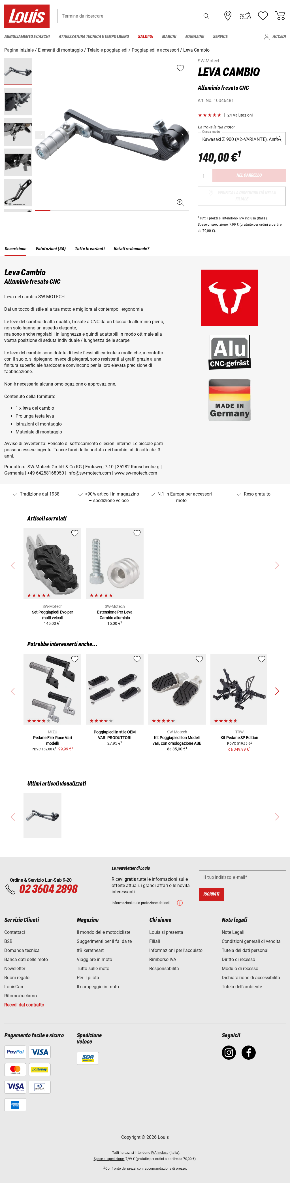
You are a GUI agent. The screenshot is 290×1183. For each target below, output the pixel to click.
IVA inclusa (247, 218)
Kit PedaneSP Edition (239, 737)
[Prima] (184, 135)
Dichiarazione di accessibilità (251, 977)
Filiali (154, 941)
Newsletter (14, 968)
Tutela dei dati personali (246, 950)
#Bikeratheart (90, 950)
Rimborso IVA (162, 959)
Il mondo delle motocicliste (103, 932)
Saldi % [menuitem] (145, 36)
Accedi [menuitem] (279, 36)
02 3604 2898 (48, 889)
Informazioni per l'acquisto (175, 950)
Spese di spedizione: (213, 225)
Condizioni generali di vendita (251, 941)
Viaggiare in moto (94, 959)
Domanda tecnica (22, 950)
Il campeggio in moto (98, 986)
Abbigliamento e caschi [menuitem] (27, 36)
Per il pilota (88, 977)
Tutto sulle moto (93, 968)
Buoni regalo (16, 977)
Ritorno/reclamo (20, 995)
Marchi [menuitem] (169, 36)
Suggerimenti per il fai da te (104, 941)
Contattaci (14, 932)
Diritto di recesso (238, 959)
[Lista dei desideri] (262, 16)
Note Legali (233, 932)
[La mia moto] (245, 16)
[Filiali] (228, 16)
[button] (206, 16)
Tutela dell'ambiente (242, 986)
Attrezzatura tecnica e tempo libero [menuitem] (94, 36)
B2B (8, 941)
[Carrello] (280, 16)
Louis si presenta (166, 932)
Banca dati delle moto (26, 959)
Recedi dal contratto (24, 1005)
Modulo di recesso (240, 968)
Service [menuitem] (220, 36)
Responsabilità (164, 968)
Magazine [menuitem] (194, 36)
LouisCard (14, 986)
